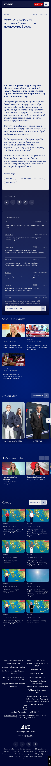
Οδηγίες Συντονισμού (23, 754)
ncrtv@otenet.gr (37, 704)
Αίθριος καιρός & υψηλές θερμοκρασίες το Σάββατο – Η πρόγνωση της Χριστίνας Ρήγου (37, 533)
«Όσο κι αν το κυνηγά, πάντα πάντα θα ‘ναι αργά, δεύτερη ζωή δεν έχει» (12, 376)
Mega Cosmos (14, 756)
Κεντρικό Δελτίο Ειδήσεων (36, 477)
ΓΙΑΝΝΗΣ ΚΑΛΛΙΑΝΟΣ (24, 178)
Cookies (6, 751)
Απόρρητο (49, 761)
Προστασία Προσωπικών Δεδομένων (17, 749)
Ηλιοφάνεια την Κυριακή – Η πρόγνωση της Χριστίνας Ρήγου (13, 532)
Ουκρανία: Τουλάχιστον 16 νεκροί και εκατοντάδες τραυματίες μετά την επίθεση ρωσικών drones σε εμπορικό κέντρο (23, 303)
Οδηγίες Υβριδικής (41, 754)
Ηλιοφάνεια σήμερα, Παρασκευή (10, 562)
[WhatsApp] (19, 202)
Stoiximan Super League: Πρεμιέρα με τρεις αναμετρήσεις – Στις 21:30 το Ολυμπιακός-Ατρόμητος (24, 251)
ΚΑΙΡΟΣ (40, 178)
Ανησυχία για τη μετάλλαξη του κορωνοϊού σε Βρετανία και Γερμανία (37, 347)
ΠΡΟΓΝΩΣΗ (10, 182)
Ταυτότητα (17, 751)
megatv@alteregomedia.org (37, 686)
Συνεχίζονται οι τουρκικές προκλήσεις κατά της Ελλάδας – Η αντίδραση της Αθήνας (22, 289)
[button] (46, 4)
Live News (37, 441)
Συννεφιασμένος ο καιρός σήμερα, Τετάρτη (36, 622)
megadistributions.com (25, 759)
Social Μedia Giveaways (32, 756)
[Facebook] (6, 202)
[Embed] (31, 202)
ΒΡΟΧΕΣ (9, 178)
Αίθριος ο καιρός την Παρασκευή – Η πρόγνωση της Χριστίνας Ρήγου (37, 563)
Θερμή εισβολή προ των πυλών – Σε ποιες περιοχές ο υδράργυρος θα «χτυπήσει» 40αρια (37, 593)
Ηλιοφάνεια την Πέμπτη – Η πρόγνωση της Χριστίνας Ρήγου (13, 623)
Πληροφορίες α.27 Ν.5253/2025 (36, 751)
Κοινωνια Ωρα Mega (13, 441)
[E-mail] (25, 202)
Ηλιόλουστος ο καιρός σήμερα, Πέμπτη (11, 591)
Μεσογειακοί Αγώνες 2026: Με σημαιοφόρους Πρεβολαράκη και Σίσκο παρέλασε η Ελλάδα (21, 264)
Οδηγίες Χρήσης (41, 749)
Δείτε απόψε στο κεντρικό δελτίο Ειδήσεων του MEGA (12, 346)
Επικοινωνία (6, 754)
